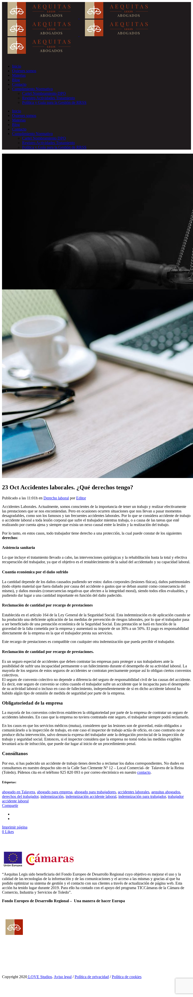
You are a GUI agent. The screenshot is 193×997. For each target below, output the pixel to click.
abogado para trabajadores (95, 792)
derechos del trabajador (20, 796)
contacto (144, 772)
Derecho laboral (56, 498)
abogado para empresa (54, 792)
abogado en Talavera (18, 792)
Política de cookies (126, 977)
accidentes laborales (133, 792)
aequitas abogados (165, 792)
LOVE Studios (39, 977)
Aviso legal (63, 977)
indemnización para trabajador (142, 796)
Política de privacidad (92, 977)
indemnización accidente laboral (91, 796)
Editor (81, 498)
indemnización (52, 796)
